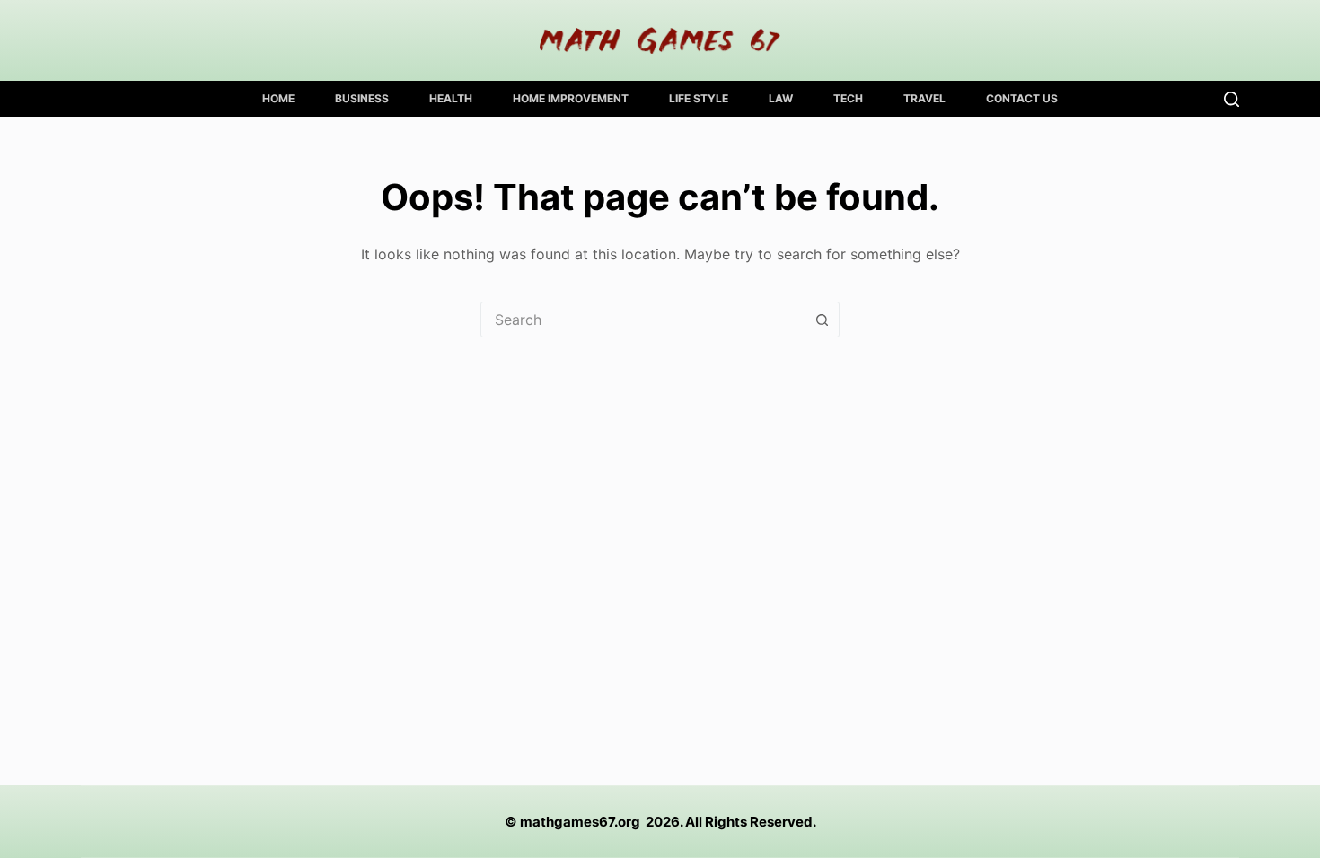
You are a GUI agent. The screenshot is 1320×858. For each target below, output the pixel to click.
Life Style (698, 98)
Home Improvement (571, 98)
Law (781, 98)
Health (450, 98)
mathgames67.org (580, 821)
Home (278, 98)
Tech (848, 98)
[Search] (1231, 99)
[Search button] (822, 319)
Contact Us (1022, 98)
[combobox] (643, 319)
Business (362, 98)
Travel (924, 98)
